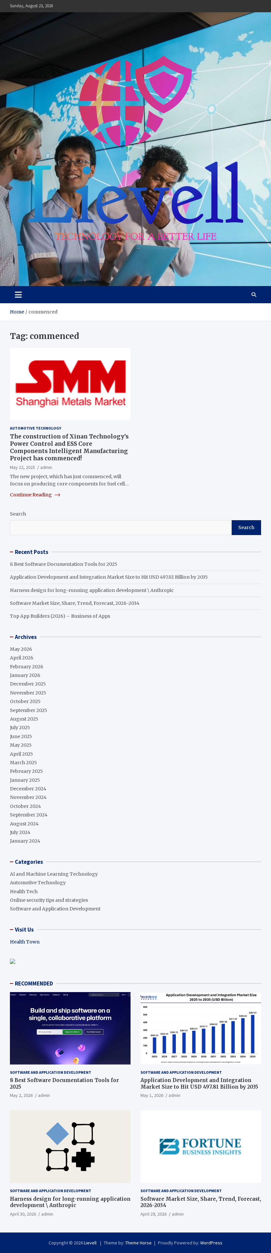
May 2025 (21, 745)
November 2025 (28, 693)
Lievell (90, 1243)
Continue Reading (31, 495)
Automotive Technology (35, 428)
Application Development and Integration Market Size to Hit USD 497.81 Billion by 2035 (109, 577)
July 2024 (20, 832)
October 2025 (25, 701)
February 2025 (26, 771)
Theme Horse (138, 1243)
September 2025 (28, 710)
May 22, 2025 (22, 467)
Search (18, 514)
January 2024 (25, 841)
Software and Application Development (55, 909)
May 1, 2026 (151, 1095)
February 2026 (26, 667)
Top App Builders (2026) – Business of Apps (60, 616)
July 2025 (20, 728)
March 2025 (23, 763)
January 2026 (25, 675)
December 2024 (28, 789)
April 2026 (21, 658)
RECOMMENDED (34, 983)
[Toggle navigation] (18, 294)
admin (46, 467)
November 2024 (28, 797)
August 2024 (24, 824)
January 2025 (25, 780)
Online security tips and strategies (49, 900)
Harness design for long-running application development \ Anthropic (92, 590)
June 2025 (21, 736)
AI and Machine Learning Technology (54, 874)
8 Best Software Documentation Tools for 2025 (63, 564)
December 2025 (28, 684)
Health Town (25, 942)
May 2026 (21, 649)
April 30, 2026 (23, 1214)
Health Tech (24, 892)
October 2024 (25, 806)
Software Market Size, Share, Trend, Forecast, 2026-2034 (74, 603)
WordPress (211, 1243)
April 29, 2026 (153, 1214)
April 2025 (21, 754)
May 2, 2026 (21, 1095)
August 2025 (24, 719)
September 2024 (29, 815)
